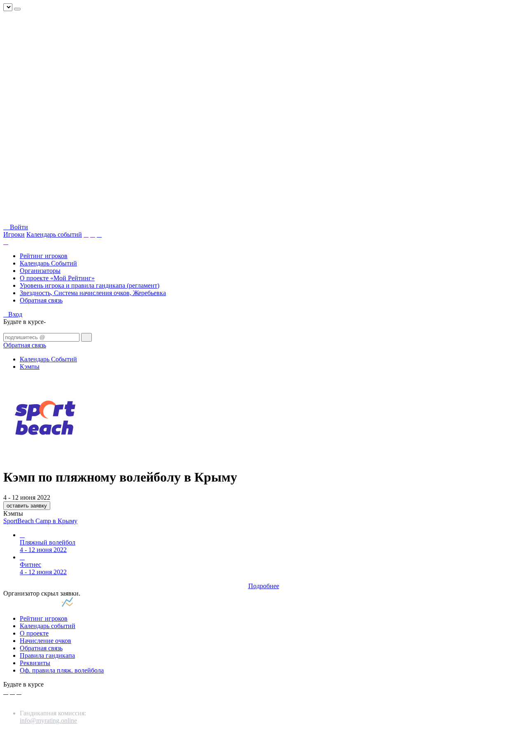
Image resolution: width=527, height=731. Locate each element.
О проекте (34, 633)
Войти (18, 226)
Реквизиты (35, 662)
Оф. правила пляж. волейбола (62, 670)
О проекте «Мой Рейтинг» (57, 278)
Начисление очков (45, 640)
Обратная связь (41, 300)
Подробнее (263, 585)
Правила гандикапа (47, 655)
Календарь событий (54, 234)
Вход (15, 314)
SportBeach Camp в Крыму (40, 520)
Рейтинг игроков (44, 255)
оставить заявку (27, 506)
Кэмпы (30, 366)
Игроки (14, 234)
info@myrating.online (48, 720)
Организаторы (40, 270)
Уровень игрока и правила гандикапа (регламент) (89, 285)
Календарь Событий (48, 263)
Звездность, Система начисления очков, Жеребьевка (93, 292)
